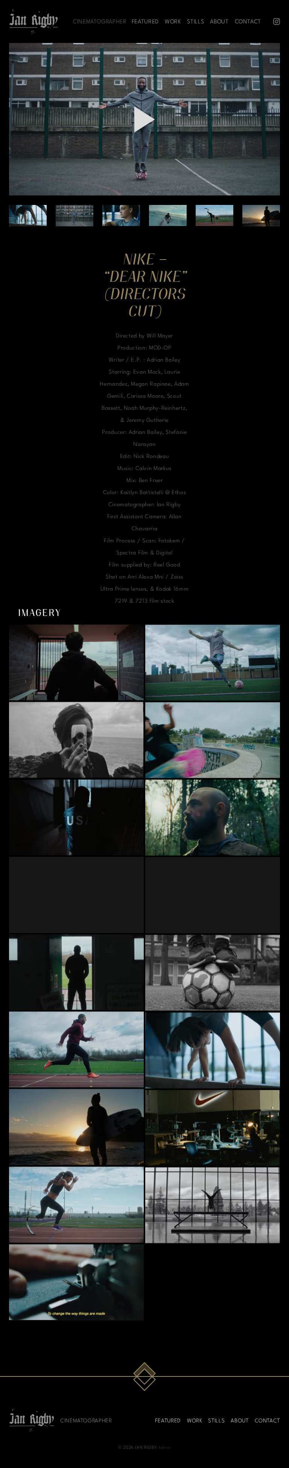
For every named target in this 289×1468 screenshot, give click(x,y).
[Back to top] (144, 1376)
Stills (195, 21)
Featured (145, 21)
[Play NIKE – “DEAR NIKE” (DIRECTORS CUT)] (144, 119)
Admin (164, 1447)
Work (173, 21)
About (219, 21)
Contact (248, 21)
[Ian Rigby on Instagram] (276, 21)
